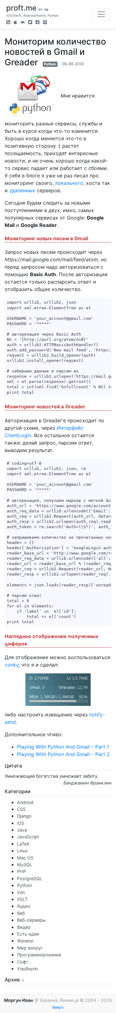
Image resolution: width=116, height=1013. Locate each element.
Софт (22, 961)
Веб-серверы (31, 920)
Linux (22, 850)
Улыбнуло (27, 968)
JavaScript (28, 836)
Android (25, 802)
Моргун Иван (18, 1000)
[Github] (45, 23)
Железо (25, 940)
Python (50, 64)
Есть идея (28, 934)
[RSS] (8, 23)
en (40, 9)
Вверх (58, 1007)
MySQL (24, 864)
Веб (21, 913)
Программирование (39, 954)
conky (12, 665)
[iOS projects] (15, 23)
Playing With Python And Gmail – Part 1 (63, 747)
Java (22, 830)
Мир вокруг (30, 947)
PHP (21, 871)
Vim (21, 892)
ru (46, 9)
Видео (24, 927)
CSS (21, 809)
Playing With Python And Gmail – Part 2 (63, 754)
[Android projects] (22, 23)
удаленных (22, 190)
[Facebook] (38, 23)
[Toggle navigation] (101, 14)
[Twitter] (30, 23)
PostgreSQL (29, 878)
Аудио (23, 906)
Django (24, 816)
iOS (20, 823)
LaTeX (23, 843)
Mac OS (25, 857)
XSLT (22, 899)
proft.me (21, 7)
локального (69, 183)
